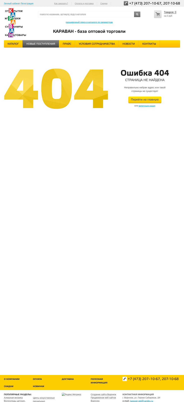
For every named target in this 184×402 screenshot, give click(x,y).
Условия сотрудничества (97, 44)
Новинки (38, 386)
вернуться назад (147, 105)
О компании (12, 379)
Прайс (67, 44)
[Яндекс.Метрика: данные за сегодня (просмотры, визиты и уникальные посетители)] (71, 394)
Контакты (149, 44)
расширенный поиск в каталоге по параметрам (89, 22)
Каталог (13, 44)
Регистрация (27, 3)
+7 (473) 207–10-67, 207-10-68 (154, 4)
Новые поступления (40, 44)
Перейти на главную (145, 100)
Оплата (37, 379)
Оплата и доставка (84, 3)
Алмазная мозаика (13, 397)
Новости (129, 44)
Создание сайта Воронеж (103, 394)
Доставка (68, 379)
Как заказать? (61, 3)
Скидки (103, 3)
